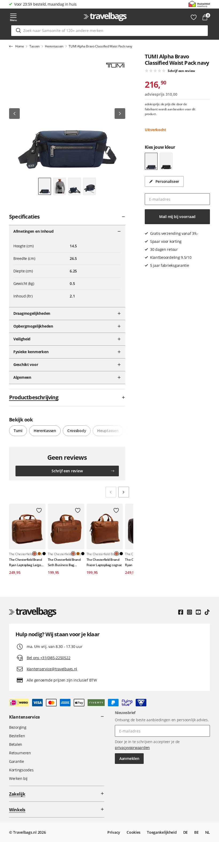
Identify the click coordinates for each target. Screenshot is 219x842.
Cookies (133, 832)
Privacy (113, 832)
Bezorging (17, 727)
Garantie (16, 761)
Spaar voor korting (30, 4)
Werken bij (18, 778)
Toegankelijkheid (162, 832)
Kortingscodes (21, 769)
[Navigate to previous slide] (110, 492)
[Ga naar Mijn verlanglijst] (194, 17)
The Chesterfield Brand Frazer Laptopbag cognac (104, 562)
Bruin (39, 553)
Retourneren (20, 752)
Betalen (15, 744)
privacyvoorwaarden (132, 747)
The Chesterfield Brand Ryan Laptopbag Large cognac (25, 562)
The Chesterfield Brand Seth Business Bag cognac (64, 562)
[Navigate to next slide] (123, 492)
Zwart (44, 553)
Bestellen (17, 735)
